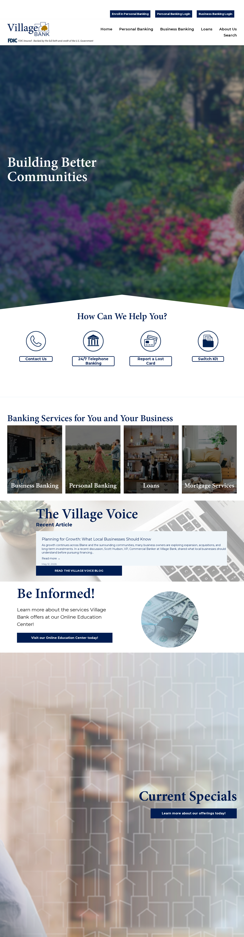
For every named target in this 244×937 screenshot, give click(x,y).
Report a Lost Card (150, 361)
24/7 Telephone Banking (93, 361)
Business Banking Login (215, 14)
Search (230, 35)
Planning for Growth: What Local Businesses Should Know (97, 539)
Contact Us (36, 359)
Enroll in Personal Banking (130, 14)
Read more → (51, 558)
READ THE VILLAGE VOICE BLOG (79, 570)
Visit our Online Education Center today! (64, 638)
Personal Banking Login (173, 14)
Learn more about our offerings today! (194, 813)
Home (106, 29)
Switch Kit (208, 359)
